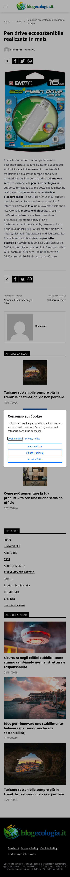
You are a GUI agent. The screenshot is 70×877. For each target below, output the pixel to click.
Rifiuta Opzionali (35, 453)
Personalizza (35, 446)
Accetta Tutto (35, 459)
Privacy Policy (32, 438)
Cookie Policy (15, 438)
